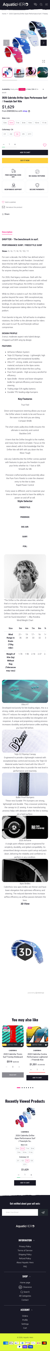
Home (4, 14)
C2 (11, 134)
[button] (44, 43)
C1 (5, 134)
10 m (37, 123)
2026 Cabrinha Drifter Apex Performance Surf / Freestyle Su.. (25, 1138)
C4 (17, 134)
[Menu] (46, 4)
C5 (23, 134)
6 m (11, 123)
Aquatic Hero (28, 1337)
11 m (44, 123)
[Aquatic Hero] (15, 4)
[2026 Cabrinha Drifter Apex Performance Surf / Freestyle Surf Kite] (25, 1118)
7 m (17, 123)
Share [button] (6, 214)
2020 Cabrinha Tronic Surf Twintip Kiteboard (13, 1055)
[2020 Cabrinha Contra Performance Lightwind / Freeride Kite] (37, 1036)
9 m (30, 123)
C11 (29, 134)
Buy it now (25, 160)
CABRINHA (13, 1050)
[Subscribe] (43, 1212)
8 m (23, 123)
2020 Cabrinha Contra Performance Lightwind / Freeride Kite (37, 1057)
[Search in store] (41, 4)
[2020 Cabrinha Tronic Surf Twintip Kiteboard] (13, 1036)
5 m (5, 123)
